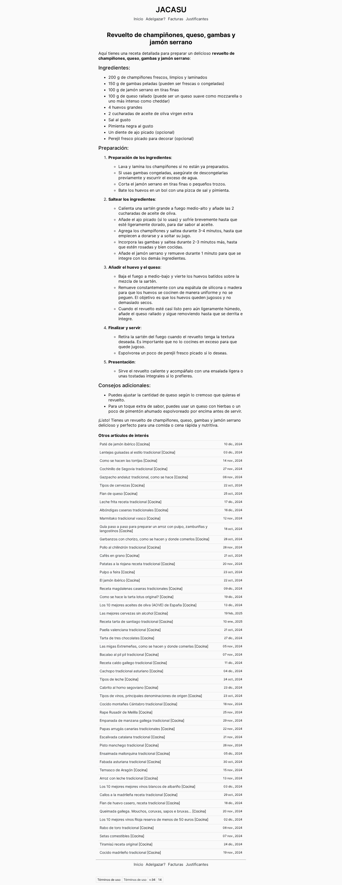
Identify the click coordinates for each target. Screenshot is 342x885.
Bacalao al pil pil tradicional (122, 654)
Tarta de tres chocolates (119, 638)
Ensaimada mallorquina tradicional (127, 753)
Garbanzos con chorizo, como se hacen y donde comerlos (147, 539)
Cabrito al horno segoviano (121, 687)
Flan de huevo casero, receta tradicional (132, 803)
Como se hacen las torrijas (121, 460)
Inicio (138, 18)
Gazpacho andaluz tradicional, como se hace (136, 477)
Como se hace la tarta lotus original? (129, 597)
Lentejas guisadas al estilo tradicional (130, 452)
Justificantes (197, 18)
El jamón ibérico (112, 580)
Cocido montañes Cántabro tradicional (131, 704)
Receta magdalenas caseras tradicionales (134, 588)
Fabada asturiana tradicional (123, 762)
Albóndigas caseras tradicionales (126, 510)
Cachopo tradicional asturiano (124, 671)
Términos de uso (135, 880)
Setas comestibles (114, 836)
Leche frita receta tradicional (123, 502)
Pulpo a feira (110, 572)
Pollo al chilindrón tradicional (123, 547)
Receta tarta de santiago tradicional (129, 621)
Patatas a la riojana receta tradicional (130, 564)
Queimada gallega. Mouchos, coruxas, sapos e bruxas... (145, 811)
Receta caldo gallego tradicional (126, 663)
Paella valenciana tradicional (123, 630)
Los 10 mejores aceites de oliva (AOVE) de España (141, 605)
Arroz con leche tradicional (121, 778)
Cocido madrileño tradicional (123, 852)
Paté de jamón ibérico (117, 444)
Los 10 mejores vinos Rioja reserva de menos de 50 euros (147, 819)
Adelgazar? (155, 18)
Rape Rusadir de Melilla (119, 712)
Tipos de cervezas (115, 485)
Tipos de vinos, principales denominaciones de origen (143, 696)
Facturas (175, 18)
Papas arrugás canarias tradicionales (130, 729)
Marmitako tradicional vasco (123, 518)
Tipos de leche (112, 679)
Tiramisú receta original (119, 844)
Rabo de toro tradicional (119, 828)
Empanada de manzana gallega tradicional (134, 720)
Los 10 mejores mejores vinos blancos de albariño (140, 786)
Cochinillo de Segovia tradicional (126, 469)
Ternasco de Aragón (116, 770)
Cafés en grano (112, 555)
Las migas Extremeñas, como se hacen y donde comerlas (147, 646)
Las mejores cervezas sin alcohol (126, 613)
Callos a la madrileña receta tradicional (131, 795)
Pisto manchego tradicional (122, 745)
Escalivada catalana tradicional (125, 737)
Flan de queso (111, 493)
